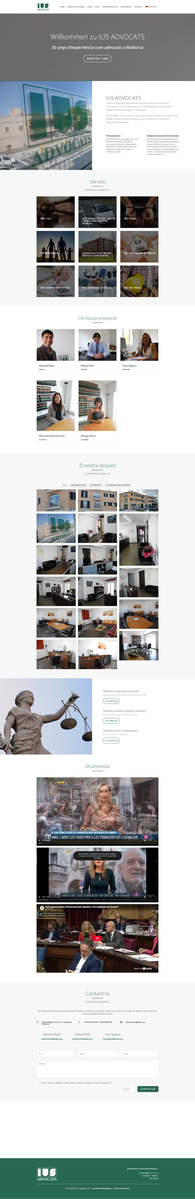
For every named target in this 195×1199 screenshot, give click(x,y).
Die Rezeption (95, 485)
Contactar (147, 1089)
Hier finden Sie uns (78, 485)
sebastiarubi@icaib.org (51, 1039)
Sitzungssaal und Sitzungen (118, 485)
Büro (97, 7)
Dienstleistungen (76, 7)
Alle (64, 485)
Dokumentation (110, 7)
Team (89, 7)
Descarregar (111, 701)
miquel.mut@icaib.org (82, 1039)
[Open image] (56, 500)
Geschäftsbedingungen (101, 1188)
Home (62, 7)
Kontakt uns (97, 58)
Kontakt (138, 7)
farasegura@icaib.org (113, 1039)
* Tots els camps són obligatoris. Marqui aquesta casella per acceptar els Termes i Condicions (74, 1083)
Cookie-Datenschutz (121, 1188)
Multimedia (126, 7)
